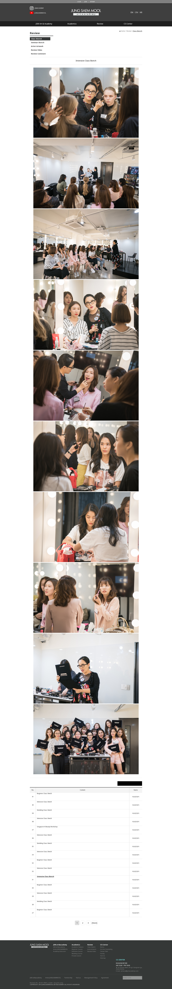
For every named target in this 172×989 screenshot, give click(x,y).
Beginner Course (77, 949)
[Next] (94, 923)
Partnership (68, 978)
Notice (102, 947)
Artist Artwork (37, 46)
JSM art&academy (60, 945)
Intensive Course (77, 951)
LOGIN (79, 1)
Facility (102, 953)
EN (132, 12)
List (130, 783)
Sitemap (103, 958)
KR (141, 12)
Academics (72, 23)
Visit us (78, 978)
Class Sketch (36, 39)
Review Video (36, 50)
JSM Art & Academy (44, 23)
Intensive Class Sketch (44, 802)
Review (100, 23)
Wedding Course (77, 953)
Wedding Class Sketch (44, 810)
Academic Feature (77, 947)
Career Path (104, 951)
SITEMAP (92, 1)
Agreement (105, 978)
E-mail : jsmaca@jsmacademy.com (127, 971)
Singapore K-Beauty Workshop (47, 827)
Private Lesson (76, 956)
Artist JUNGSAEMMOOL (60, 949)
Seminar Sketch (37, 42)
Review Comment (38, 54)
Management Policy (90, 978)
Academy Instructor (59, 951)
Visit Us (102, 956)
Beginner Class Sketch (44, 793)
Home (123, 31)
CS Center (128, 23)
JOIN (85, 1)
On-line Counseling (106, 949)
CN (136, 12)
